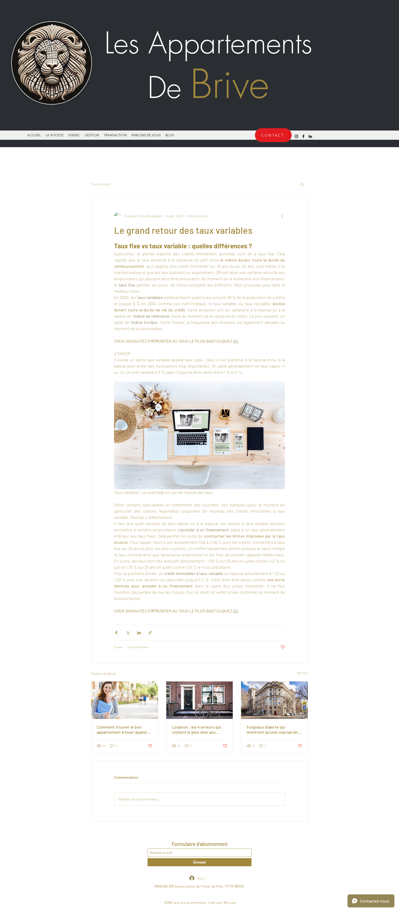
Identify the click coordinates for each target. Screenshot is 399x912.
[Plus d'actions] (282, 216)
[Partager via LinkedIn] (139, 632)
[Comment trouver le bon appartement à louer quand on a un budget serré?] (124, 700)
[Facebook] (303, 136)
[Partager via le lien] (150, 632)
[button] (302, 184)
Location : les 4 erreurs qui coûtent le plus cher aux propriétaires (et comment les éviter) (199, 729)
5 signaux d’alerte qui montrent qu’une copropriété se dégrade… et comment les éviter (273, 729)
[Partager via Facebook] (116, 632)
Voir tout (302, 673)
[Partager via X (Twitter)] (127, 632)
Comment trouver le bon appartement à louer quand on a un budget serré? (124, 729)
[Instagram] (296, 136)
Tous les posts (101, 184)
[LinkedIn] (310, 136)
